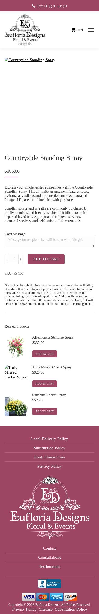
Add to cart (46, 259)
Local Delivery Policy (49, 438)
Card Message (15, 234)
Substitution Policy (49, 448)
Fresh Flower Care (49, 457)
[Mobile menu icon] (91, 30)
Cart (79, 30)
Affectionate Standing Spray (52, 337)
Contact (49, 548)
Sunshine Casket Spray (49, 395)
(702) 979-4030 (52, 5)
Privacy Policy (49, 466)
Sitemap (46, 609)
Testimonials (49, 566)
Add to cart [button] (44, 354)
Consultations (49, 557)
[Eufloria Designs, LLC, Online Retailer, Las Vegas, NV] (49, 584)
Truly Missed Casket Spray (52, 367)
